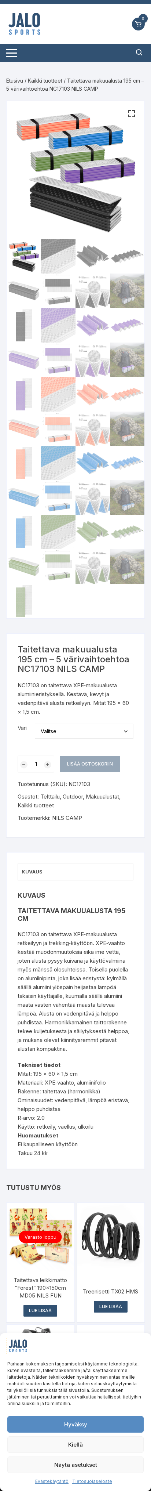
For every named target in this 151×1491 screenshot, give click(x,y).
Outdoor (73, 796)
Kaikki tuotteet (45, 80)
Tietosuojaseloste (92, 1481)
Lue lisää (40, 1310)
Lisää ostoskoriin (90, 764)
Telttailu (50, 796)
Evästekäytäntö (52, 1481)
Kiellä (75, 1444)
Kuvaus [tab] (32, 872)
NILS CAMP (67, 817)
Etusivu (14, 80)
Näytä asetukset (75, 1464)
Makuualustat (102, 796)
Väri (22, 727)
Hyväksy (75, 1424)
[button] (131, 113)
